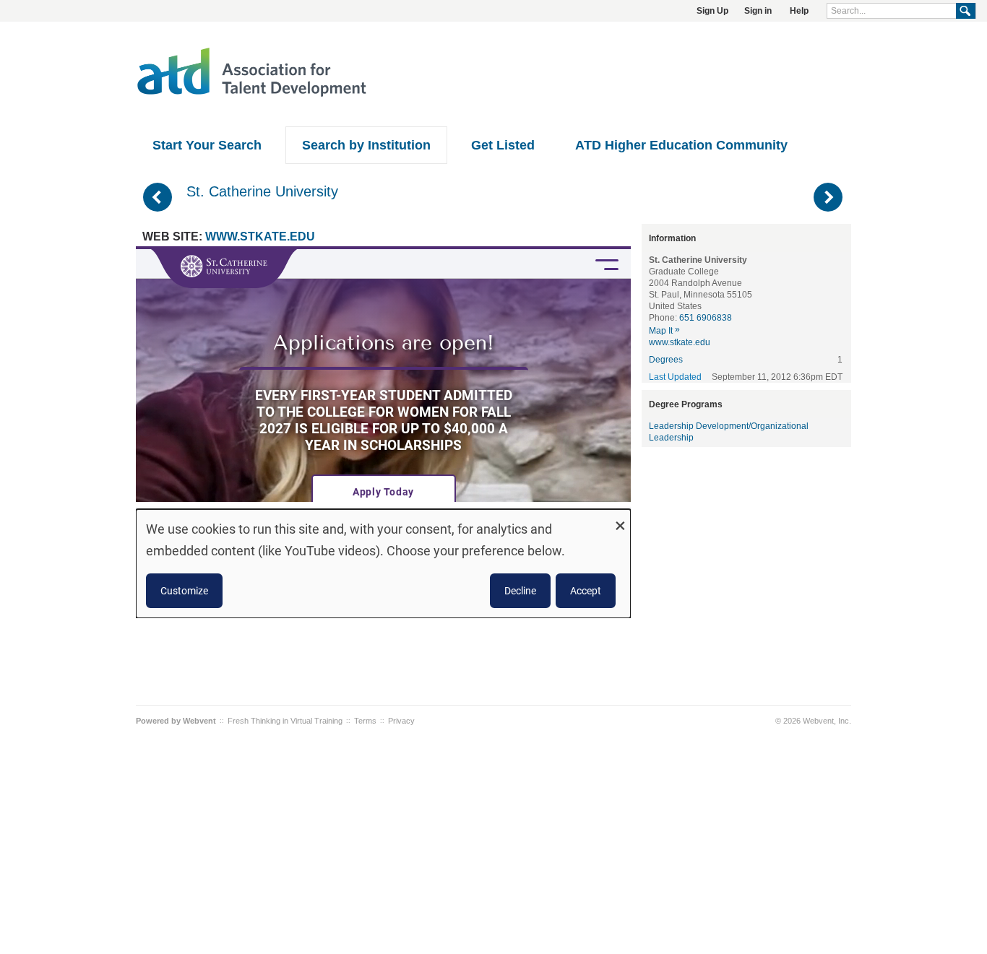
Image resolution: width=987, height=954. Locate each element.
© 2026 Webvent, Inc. (813, 720)
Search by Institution (366, 145)
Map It (664, 331)
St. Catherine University (262, 191)
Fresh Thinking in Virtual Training (285, 720)
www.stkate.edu (260, 236)
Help (799, 11)
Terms (365, 720)
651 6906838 (705, 318)
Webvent (199, 720)
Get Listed (503, 145)
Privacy (401, 720)
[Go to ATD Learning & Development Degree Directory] (251, 95)
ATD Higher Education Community (681, 145)
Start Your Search (207, 145)
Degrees (666, 360)
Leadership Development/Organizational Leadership (729, 432)
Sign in (758, 11)
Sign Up (712, 11)
